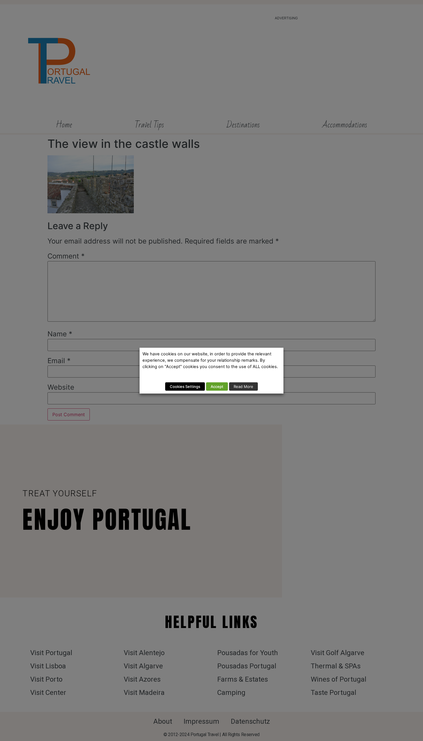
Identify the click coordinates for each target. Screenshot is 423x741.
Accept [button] (217, 386)
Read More (243, 386)
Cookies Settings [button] (185, 386)
